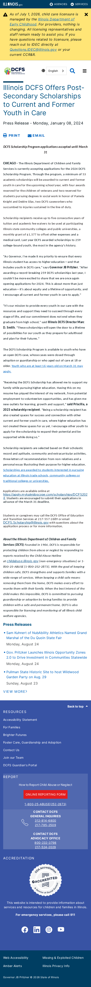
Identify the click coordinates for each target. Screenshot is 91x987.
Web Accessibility (16, 957)
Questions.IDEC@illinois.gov (33, 49)
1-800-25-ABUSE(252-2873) (45, 804)
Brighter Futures (14, 735)
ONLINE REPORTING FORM (45, 794)
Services (81, 4)
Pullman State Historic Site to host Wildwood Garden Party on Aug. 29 (42, 674)
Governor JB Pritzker (16, 977)
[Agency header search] (72, 71)
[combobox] (56, 71)
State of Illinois (49, 977)
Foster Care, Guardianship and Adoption (32, 742)
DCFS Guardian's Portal (20, 765)
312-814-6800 (45, 820)
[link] (24, 930)
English (53, 70)
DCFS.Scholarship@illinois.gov (26, 522)
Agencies (60, 4)
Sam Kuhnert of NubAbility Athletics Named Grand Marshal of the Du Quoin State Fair (46, 635)
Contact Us (11, 750)
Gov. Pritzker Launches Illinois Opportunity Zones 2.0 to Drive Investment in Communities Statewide (46, 654)
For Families (11, 727)
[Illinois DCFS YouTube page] (61, 930)
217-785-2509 (45, 825)
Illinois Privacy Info (56, 966)
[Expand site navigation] (84, 71)
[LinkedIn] (36, 930)
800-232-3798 (45, 842)
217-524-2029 (45, 847)
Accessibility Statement (20, 719)
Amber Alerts (12, 966)
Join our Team (13, 757)
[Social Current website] (45, 895)
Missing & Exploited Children (63, 957)
